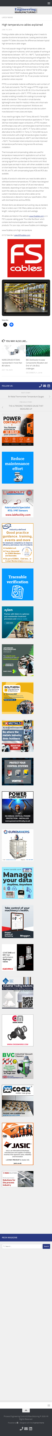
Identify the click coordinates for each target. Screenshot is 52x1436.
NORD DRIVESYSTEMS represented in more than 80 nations (12, 363)
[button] (20, 306)
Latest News (7, 17)
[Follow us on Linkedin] (48, 385)
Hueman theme (38, 1423)
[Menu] (49, 3)
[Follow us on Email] (44, 385)
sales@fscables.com (22, 235)
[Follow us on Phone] (40, 385)
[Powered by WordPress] (17, 1423)
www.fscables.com (36, 216)
